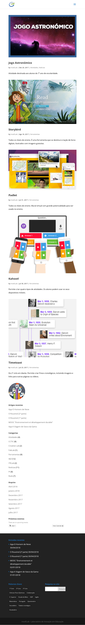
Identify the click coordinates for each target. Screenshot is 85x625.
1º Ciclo (11, 588)
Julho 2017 (13, 512)
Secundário (12, 605)
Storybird (15, 129)
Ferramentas (35, 134)
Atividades (34, 67)
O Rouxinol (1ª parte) (17, 418)
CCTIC (11, 441)
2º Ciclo (18, 588)
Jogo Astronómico (20, 63)
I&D (10, 459)
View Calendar (57, 526)
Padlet (13, 195)
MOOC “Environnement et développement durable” (31, 422)
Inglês (37, 597)
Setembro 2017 (15, 504)
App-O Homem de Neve (19, 409)
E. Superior (12, 597)
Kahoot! (14, 278)
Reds (11, 476)
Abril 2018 (13, 486)
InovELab (14, 67)
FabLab (12, 450)
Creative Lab (14, 445)
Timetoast (15, 362)
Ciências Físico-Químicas (17, 593)
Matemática (13, 601)
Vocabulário (13, 610)
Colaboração (31, 593)
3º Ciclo (25, 588)
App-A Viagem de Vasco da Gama (23, 426)
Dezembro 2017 (16, 495)
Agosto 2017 (14, 508)
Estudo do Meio (23, 597)
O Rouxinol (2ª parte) (17, 413)
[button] (12, 526)
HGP (31, 597)
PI (9, 471)
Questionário (32, 601)
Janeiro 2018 (14, 491)
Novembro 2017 (16, 499)
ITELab (11, 463)
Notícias (42, 67)
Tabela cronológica (24, 605)
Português (22, 601)
